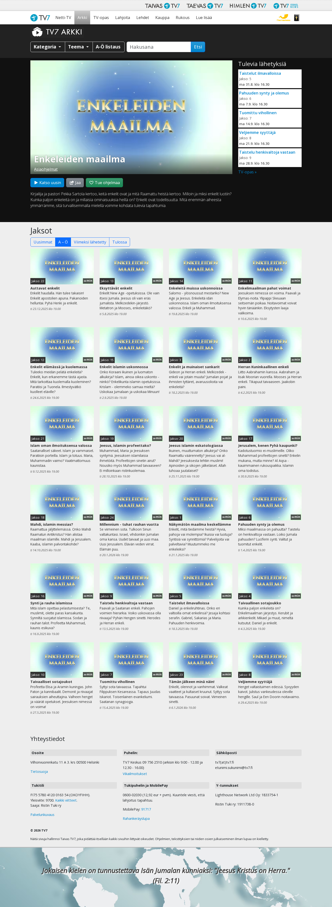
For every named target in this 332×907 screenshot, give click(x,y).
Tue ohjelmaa (107, 182)
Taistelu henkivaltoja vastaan (267, 152)
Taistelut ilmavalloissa (260, 73)
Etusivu (41, 17)
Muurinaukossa (283, 17)
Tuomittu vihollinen (258, 112)
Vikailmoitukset (135, 773)
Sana (297, 17)
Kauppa (162, 17)
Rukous (183, 17)
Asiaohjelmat (46, 169)
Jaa (77, 182)
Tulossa (119, 242)
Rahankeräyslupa (136, 818)
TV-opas (101, 17)
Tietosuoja (39, 771)
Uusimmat (43, 242)
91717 (146, 809)
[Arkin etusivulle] (57, 31)
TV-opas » (247, 172)
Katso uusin (49, 182)
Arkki (82, 17)
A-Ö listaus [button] (108, 46)
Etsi (198, 47)
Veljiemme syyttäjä (257, 132)
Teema (76, 46)
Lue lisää (204, 17)
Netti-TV (63, 17)
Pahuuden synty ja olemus (264, 93)
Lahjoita (122, 17)
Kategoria (45, 46)
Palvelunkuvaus (42, 814)
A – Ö (63, 242)
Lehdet (142, 17)
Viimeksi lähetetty (90, 242)
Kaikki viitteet (66, 800)
